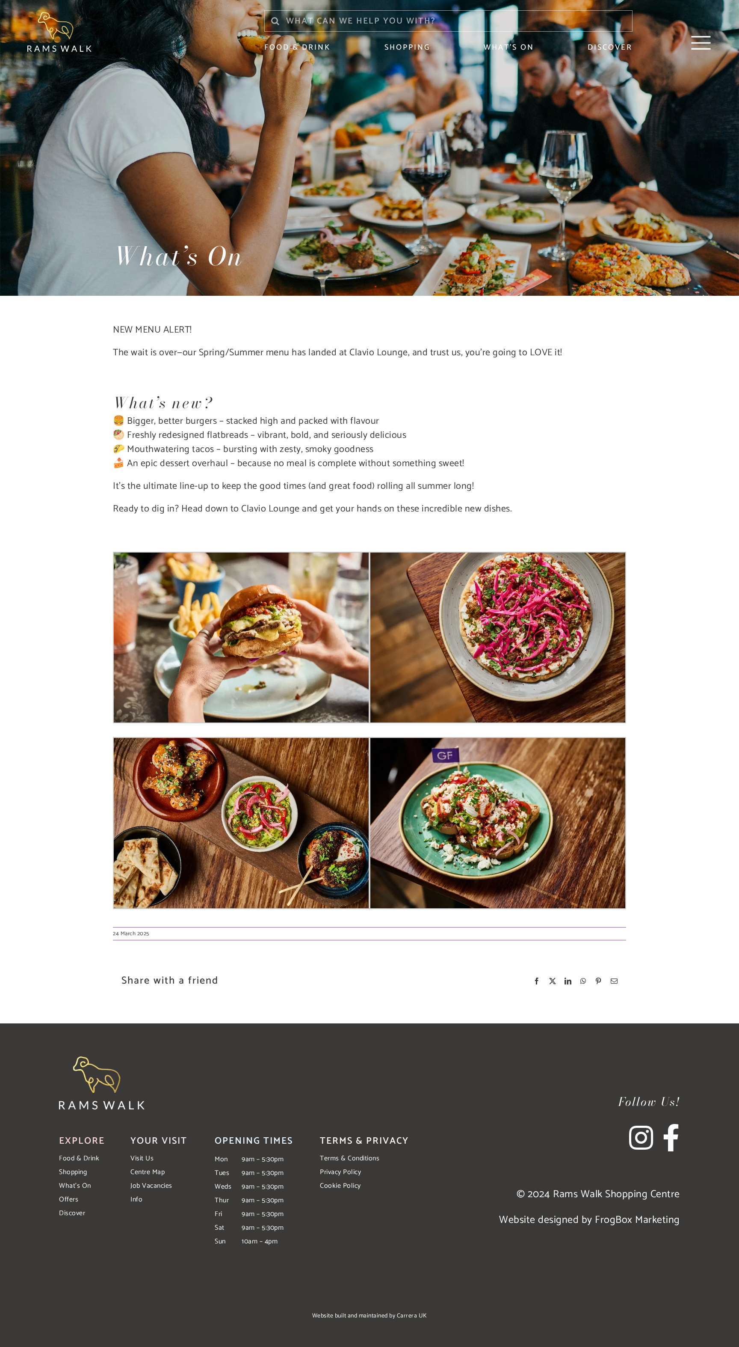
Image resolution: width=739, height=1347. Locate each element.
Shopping (73, 1172)
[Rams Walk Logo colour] (59, 15)
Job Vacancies (151, 1186)
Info (136, 1199)
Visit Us (142, 1158)
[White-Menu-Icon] (701, 37)
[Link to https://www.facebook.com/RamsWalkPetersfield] (671, 1137)
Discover (72, 1213)
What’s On (75, 1186)
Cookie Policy (340, 1186)
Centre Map (147, 1172)
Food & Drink (79, 1158)
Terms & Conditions (349, 1158)
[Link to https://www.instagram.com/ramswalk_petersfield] (644, 1137)
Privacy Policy (340, 1172)
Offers (68, 1199)
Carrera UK (412, 1316)
